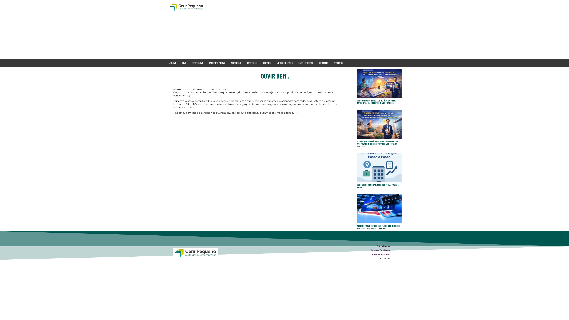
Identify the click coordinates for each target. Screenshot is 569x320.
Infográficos (236, 63)
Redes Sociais (197, 63)
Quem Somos (323, 63)
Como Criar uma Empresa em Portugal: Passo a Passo (378, 186)
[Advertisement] (284, 35)
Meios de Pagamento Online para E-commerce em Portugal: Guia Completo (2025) (378, 227)
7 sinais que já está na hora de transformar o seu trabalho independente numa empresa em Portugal (377, 144)
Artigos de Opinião (285, 63)
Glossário (267, 63)
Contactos (338, 63)
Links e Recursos (305, 63)
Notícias (172, 63)
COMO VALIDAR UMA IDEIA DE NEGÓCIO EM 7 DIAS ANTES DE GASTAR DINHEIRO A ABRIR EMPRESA (376, 101)
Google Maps (252, 63)
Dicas (184, 63)
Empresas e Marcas (217, 63)
